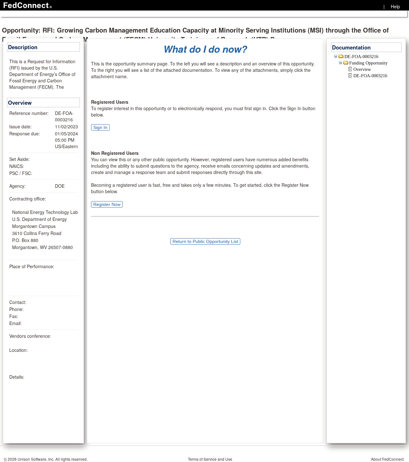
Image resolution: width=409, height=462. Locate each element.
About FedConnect (387, 459)
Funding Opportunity (368, 63)
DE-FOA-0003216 (361, 56)
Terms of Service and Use (210, 459)
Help (395, 6)
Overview (362, 69)
